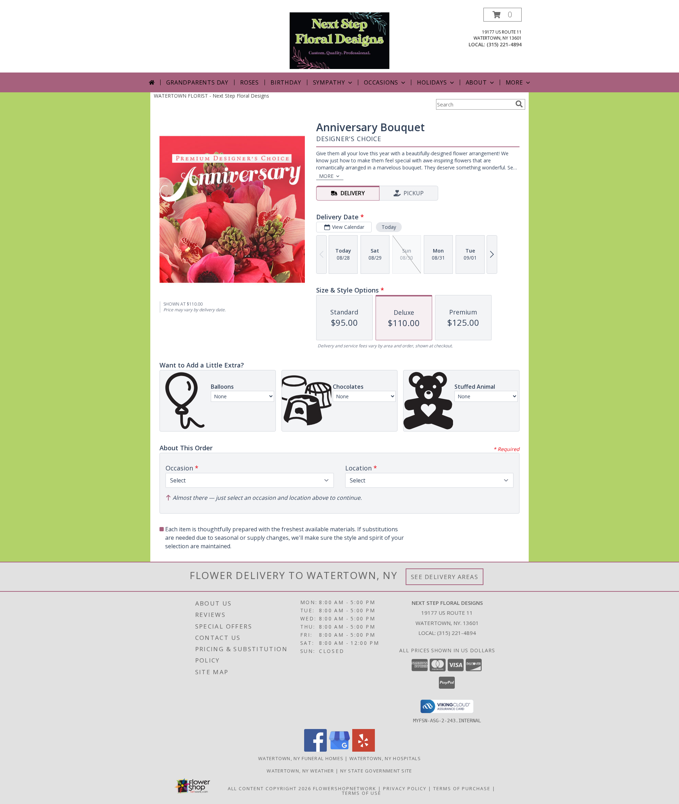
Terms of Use (361, 793)
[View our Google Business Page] (339, 749)
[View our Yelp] (363, 749)
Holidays (432, 82)
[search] (519, 104)
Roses (249, 82)
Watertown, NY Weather (300, 771)
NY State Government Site (376, 771)
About (476, 82)
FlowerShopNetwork (344, 788)
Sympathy (329, 82)
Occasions (381, 82)
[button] (502, 15)
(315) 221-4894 (504, 44)
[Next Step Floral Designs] (339, 40)
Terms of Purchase (462, 788)
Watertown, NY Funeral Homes (300, 758)
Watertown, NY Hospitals (385, 758)
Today (389, 227)
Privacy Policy (404, 788)
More (514, 82)
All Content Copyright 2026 (269, 788)
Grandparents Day (197, 82)
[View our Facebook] (315, 749)
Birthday (286, 82)
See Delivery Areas (444, 577)
